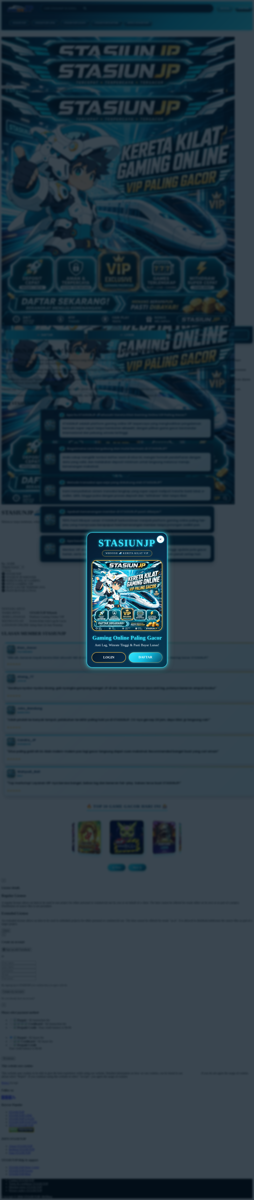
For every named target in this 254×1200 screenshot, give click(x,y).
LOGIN (108, 657)
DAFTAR (145, 657)
